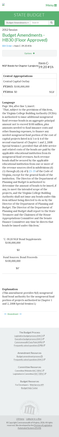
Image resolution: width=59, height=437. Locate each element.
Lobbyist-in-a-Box (33, 419)
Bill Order (7, 45)
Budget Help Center (29, 388)
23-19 (32, 171)
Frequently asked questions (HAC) (28, 359)
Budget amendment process (29, 356)
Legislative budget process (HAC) (28, 336)
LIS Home (20, 419)
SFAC (39, 370)
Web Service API (37, 385)
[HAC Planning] (5, 314)
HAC (34, 370)
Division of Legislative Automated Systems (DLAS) (35, 426)
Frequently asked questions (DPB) (28, 345)
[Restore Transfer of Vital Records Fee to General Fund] (20, 314)
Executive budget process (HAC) (28, 339)
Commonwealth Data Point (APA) (28, 342)
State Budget (29, 14)
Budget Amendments (17, 22)
